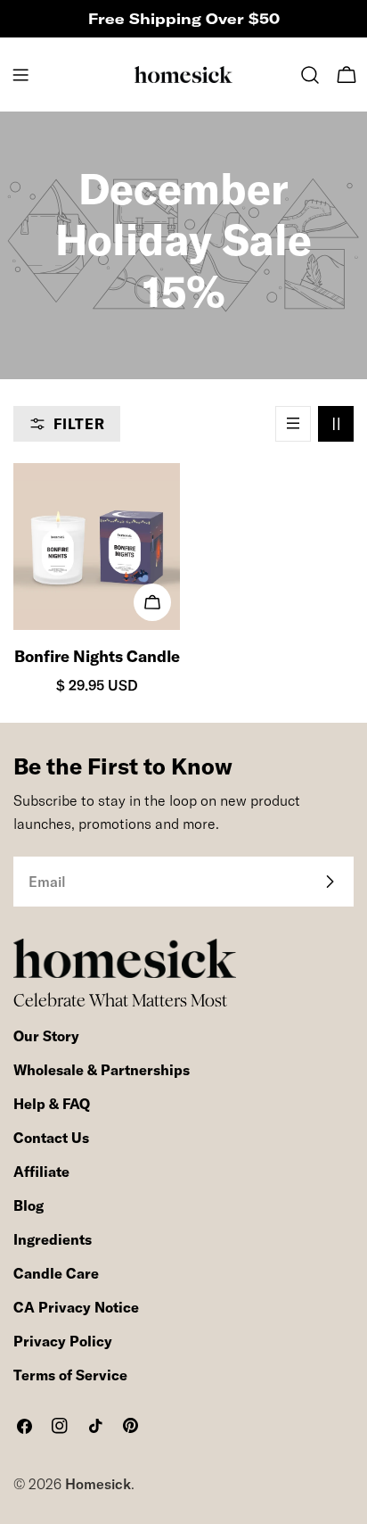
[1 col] (293, 424)
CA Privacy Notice (76, 1307)
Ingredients (52, 1239)
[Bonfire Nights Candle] (96, 546)
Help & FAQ (51, 1104)
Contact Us (51, 1138)
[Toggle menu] (20, 75)
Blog (28, 1205)
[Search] (310, 75)
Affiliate (41, 1171)
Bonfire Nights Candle (97, 656)
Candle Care (56, 1273)
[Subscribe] (329, 881)
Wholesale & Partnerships (101, 1070)
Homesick (98, 1484)
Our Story (46, 1036)
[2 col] (336, 424)
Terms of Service (70, 1375)
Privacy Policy (62, 1341)
